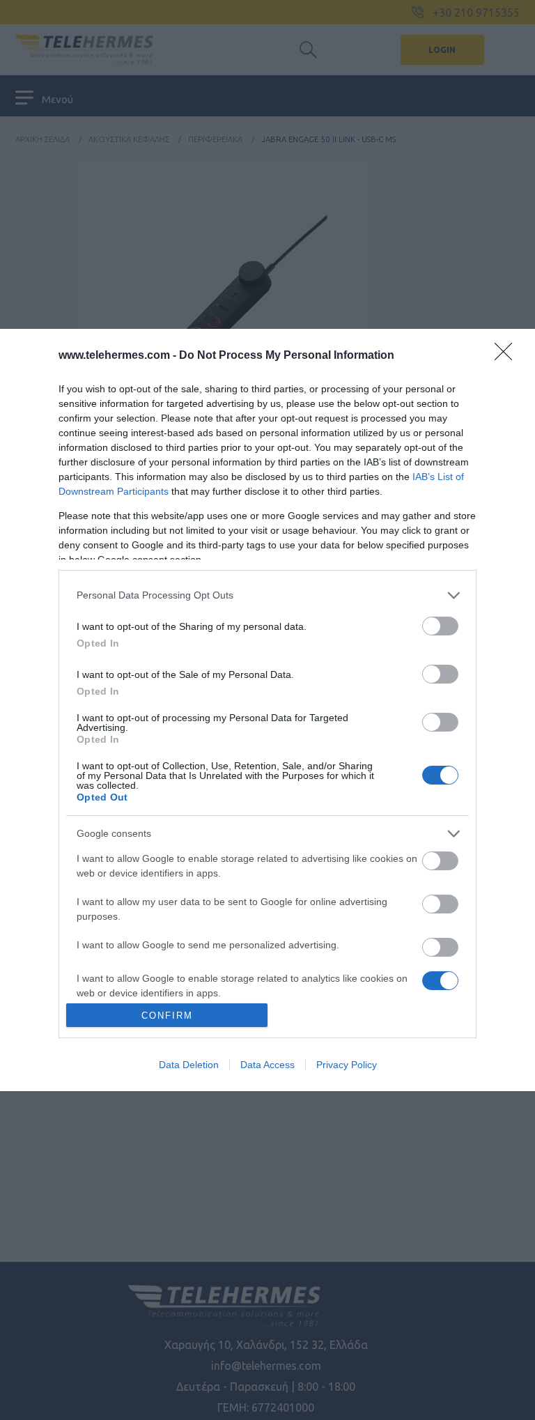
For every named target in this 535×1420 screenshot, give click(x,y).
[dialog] (267, 710)
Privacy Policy (346, 1064)
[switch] (440, 626)
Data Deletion (189, 1064)
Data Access (267, 1064)
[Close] (508, 356)
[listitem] (267, 595)
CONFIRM (167, 1015)
